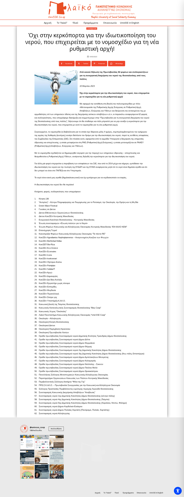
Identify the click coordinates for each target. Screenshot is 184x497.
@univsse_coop (37, 427)
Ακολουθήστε (56, 428)
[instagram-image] (27, 442)
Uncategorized (91, 28)
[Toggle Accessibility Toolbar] (178, 491)
